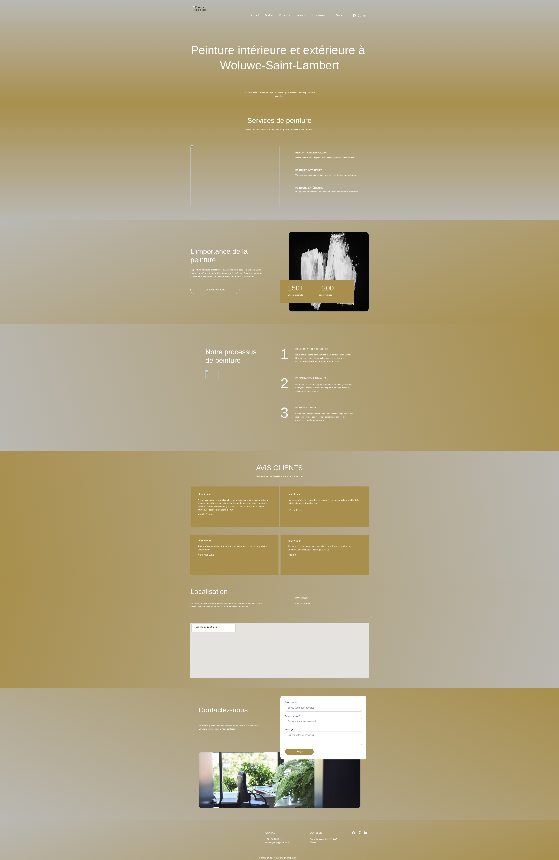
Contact (340, 15)
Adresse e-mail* (292, 716)
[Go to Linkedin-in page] (364, 15)
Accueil (255, 15)
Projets (283, 15)
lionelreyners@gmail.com (277, 842)
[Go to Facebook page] (355, 15)
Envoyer (299, 752)
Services (269, 15)
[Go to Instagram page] (360, 15)
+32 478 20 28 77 (273, 839)
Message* (289, 729)
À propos (302, 15)
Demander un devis (215, 289)
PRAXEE (269, 858)
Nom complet (291, 702)
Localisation (318, 15)
